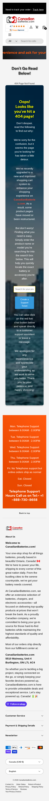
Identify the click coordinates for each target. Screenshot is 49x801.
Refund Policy (24, 787)
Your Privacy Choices (13, 792)
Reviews (23, 789)
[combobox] (24, 41)
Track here (38, 9)
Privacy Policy (10, 787)
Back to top (24, 513)
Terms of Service (11, 789)
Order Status (21, 784)
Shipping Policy (37, 787)
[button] (37, 27)
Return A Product (34, 784)
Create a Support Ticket (24, 302)
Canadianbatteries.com (27, 780)
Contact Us (9, 784)
